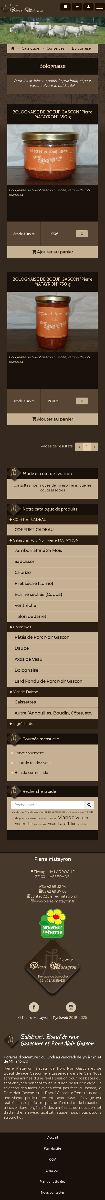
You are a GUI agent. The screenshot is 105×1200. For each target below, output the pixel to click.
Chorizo (23, 572)
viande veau (18, 812)
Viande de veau (76, 812)
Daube (22, 648)
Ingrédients (23, 724)
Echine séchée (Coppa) (38, 594)
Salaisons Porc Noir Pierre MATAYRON (46, 540)
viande (66, 817)
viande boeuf (50, 818)
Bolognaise (26, 670)
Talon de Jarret (30, 616)
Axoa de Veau (28, 659)
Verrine (82, 817)
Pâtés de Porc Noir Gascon (42, 637)
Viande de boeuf (34, 818)
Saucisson (25, 561)
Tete (61, 823)
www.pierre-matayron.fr (54, 901)
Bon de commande (31, 772)
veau (52, 824)
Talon (71, 824)
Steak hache (83, 824)
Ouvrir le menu (100, 7)
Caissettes (25, 702)
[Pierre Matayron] (22, 8)
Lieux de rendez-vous (33, 763)
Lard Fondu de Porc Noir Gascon (49, 681)
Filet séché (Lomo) (34, 583)
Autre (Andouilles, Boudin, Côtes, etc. (53, 713)
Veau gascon (40, 824)
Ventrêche (25, 605)
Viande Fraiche (25, 692)
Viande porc (31, 812)
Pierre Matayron (36, 1017)
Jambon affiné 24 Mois (38, 550)
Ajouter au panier (54, 251)
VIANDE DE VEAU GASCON (53, 812)
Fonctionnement (29, 753)
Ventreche (24, 824)
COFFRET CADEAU (29, 519)
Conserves (22, 627)
